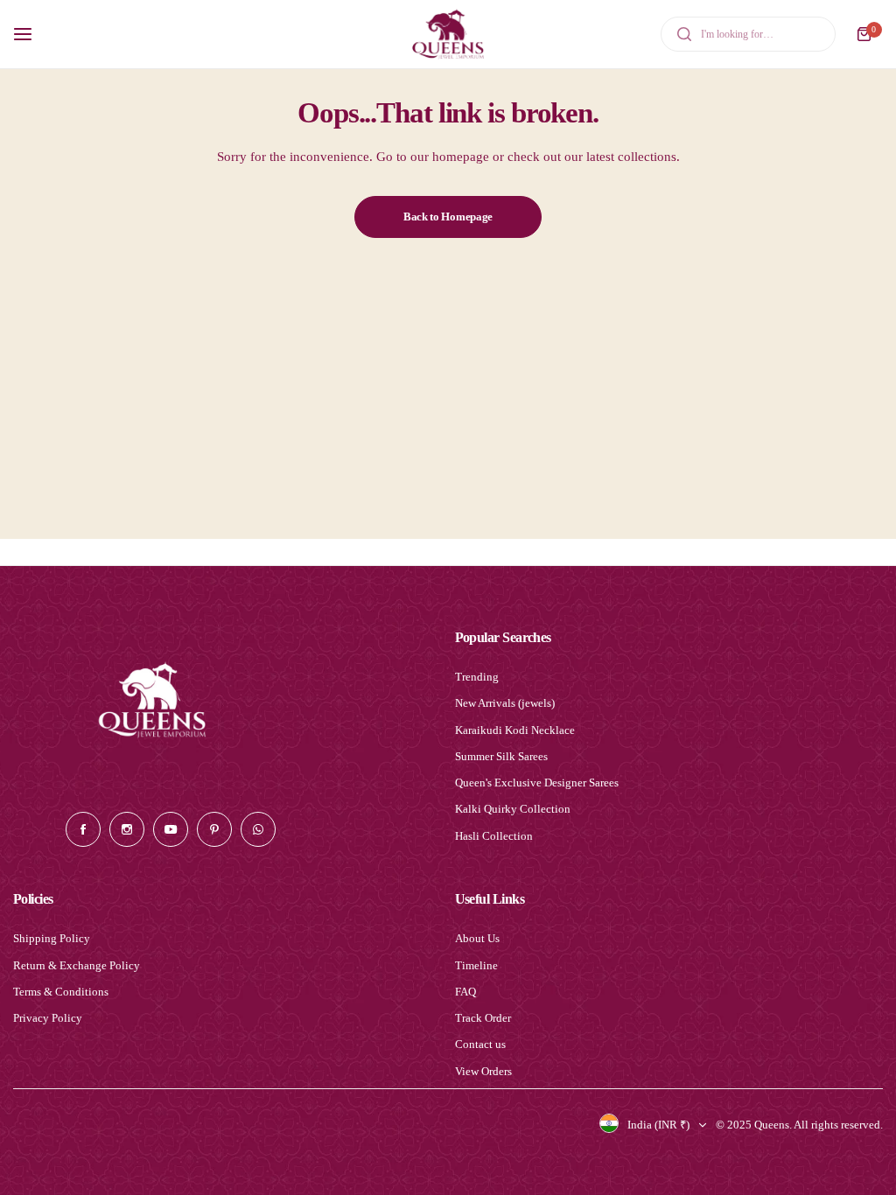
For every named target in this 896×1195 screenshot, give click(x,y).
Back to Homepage (448, 216)
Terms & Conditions (60, 991)
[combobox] (748, 34)
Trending (477, 676)
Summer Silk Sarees (501, 756)
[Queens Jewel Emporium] (448, 34)
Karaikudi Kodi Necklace (515, 730)
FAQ (465, 991)
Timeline (476, 965)
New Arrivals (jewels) (505, 702)
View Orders (483, 1071)
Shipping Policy (51, 938)
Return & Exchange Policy (76, 965)
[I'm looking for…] (684, 34)
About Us (477, 938)
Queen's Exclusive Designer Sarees (537, 782)
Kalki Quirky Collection (512, 808)
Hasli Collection (494, 835)
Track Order (483, 1017)
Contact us (480, 1044)
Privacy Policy (47, 1017)
